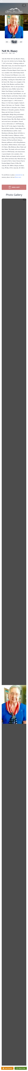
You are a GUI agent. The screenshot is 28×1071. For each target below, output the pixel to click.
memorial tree (19, 175)
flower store (18, 177)
